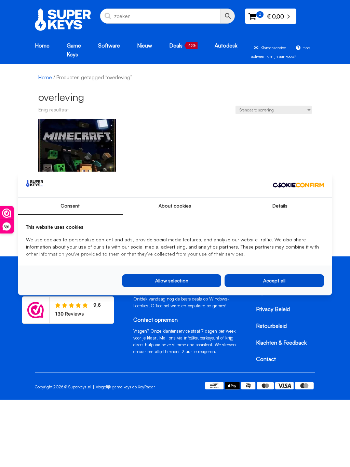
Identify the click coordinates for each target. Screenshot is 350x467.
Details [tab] (279, 206)
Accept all (274, 280)
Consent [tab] (70, 206)
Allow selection (171, 280)
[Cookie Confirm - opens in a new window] (298, 185)
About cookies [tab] (175, 206)
